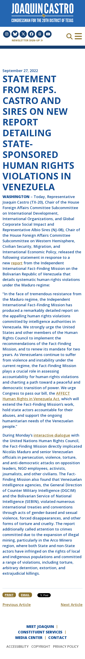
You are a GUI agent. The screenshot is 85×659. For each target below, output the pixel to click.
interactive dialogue (52, 435)
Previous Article (16, 604)
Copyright (40, 646)
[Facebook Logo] (31, 34)
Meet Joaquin (40, 626)
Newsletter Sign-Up (26, 40)
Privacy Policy (66, 646)
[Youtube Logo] (48, 34)
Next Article (72, 604)
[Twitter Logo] (23, 34)
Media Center (28, 637)
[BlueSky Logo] (15, 34)
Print (9, 595)
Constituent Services (40, 632)
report (16, 262)
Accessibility (17, 646)
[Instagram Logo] (6, 34)
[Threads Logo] (39, 34)
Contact (57, 637)
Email (25, 595)
